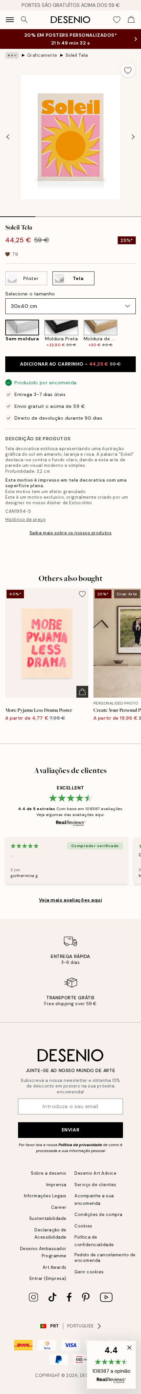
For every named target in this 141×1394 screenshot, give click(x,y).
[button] (111, 1365)
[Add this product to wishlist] (128, 70)
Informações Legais (45, 1196)
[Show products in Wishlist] (117, 20)
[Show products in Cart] (131, 20)
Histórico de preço (25, 519)
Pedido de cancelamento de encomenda (105, 1257)
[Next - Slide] (133, 137)
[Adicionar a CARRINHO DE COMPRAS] (82, 692)
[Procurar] (24, 20)
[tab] (17, 214)
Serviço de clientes (95, 1184)
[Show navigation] (10, 20)
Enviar (70, 1130)
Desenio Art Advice (95, 1173)
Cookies (83, 1226)
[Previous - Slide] (8, 137)
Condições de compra (98, 1214)
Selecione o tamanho (30, 294)
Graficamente (42, 55)
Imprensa (56, 1184)
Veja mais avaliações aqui (70, 900)
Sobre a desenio (49, 1173)
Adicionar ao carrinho (70, 364)
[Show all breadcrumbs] (12, 55)
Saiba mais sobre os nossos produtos (70, 533)
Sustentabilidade (48, 1218)
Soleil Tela (77, 55)
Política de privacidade (80, 1144)
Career (59, 1207)
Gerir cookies (89, 1272)
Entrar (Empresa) (48, 1278)
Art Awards (55, 1267)
